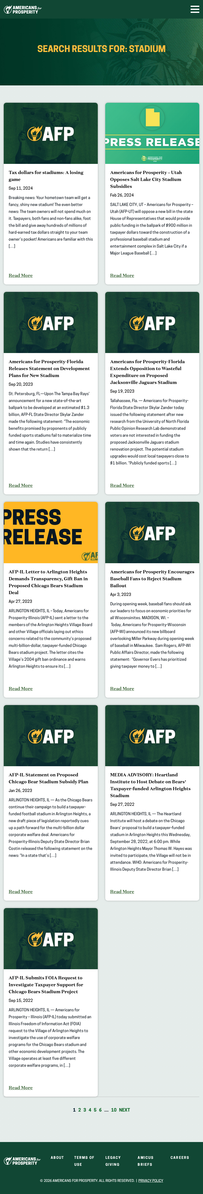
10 (114, 1110)
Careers (180, 1158)
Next (124, 1110)
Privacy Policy (150, 1181)
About (57, 1158)
